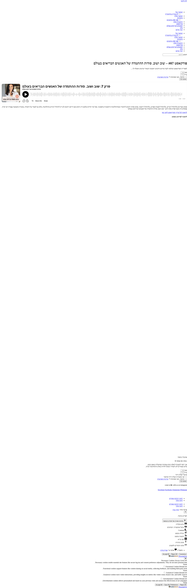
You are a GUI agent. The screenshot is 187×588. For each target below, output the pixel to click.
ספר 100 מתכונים (172, 20)
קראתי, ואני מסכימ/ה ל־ (170, 77)
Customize (182, 554)
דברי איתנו (179, 30)
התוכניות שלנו (178, 22)
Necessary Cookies (167, 560)
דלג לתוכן (184, 1)
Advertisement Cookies (171, 579)
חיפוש (185, 55)
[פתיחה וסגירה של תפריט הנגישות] (185, 512)
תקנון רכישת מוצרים (176, 498)
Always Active (180, 560)
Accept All (166, 554)
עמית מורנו (164, 550)
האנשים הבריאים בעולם (175, 26)
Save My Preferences (171, 585)
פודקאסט (179, 24)
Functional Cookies (172, 567)
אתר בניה (176, 510)
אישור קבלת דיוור (181, 475)
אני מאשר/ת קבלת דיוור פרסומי (174, 477)
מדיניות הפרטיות (162, 77)
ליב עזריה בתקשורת (171, 14)
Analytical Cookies (172, 573)
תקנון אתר (179, 500)
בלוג (181, 28)
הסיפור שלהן (178, 16)
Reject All (174, 554)
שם (185, 72)
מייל (185, 75)
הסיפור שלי (179, 12)
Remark (182, 567)
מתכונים (180, 18)
